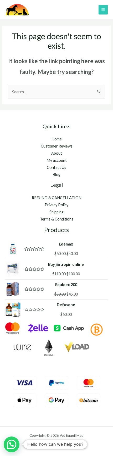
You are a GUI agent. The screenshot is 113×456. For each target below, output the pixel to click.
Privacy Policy (56, 205)
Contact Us (56, 167)
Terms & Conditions (56, 219)
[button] (11, 444)
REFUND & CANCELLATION (56, 197)
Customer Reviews (57, 146)
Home (57, 139)
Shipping (56, 212)
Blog (56, 174)
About (56, 153)
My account (57, 160)
